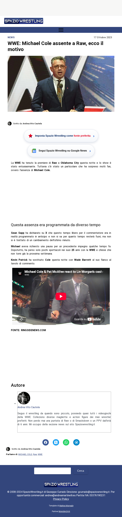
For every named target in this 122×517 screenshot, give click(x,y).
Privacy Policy (61, 499)
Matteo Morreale (66, 506)
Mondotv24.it (64, 511)
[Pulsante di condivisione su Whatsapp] (66, 442)
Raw (35, 454)
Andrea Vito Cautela (28, 407)
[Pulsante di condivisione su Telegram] (76, 442)
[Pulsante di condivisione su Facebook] (45, 442)
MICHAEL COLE (25, 454)
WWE (40, 454)
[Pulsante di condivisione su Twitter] (56, 442)
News (11, 37)
